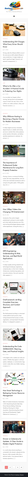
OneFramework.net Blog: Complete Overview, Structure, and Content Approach (12, 303)
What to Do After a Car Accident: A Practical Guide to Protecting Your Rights (13, 88)
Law (4, 83)
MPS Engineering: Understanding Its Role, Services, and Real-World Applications (12, 255)
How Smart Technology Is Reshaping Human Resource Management (13, 393)
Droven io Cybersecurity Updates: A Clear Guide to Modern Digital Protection (13, 441)
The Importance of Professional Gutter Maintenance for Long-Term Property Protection (13, 166)
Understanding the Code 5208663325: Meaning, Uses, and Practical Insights (13, 349)
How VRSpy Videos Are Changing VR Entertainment (13, 210)
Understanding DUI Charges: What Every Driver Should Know (14, 44)
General (5, 38)
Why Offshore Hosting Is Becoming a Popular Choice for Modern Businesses (13, 119)
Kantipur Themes (19, 475)
